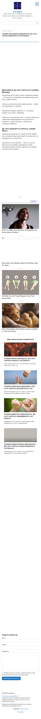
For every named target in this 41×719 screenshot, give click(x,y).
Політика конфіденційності (10, 696)
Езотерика (17, 12)
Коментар (5, 651)
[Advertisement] (20, 65)
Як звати (20, 712)
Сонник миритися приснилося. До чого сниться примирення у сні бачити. (19, 416)
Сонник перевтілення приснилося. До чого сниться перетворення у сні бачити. (20, 446)
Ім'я (4, 638)
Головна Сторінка (7, 31)
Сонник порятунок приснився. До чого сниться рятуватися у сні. (19, 387)
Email (4, 645)
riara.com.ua (24, 709)
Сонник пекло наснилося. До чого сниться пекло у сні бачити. (19, 359)
